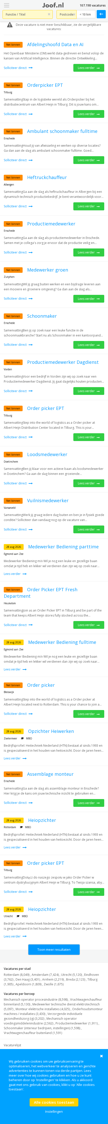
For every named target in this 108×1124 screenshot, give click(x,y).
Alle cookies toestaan (54, 1102)
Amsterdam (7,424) (45, 975)
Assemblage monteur (50, 774)
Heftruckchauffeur (47, 177)
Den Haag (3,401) (28, 979)
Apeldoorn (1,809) (28, 984)
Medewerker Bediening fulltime (62, 642)
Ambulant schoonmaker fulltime (62, 131)
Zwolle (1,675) (54, 984)
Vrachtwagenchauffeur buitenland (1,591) (33, 1033)
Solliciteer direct (15, 68)
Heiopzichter (42, 820)
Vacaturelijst (12, 1045)
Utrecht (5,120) (71, 975)
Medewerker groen (47, 270)
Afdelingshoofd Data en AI (55, 44)
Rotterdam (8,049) (16, 975)
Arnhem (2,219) (53, 979)
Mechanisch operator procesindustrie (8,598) (36, 999)
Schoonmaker (42, 316)
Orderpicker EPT (45, 85)
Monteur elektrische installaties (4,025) (43, 1009)
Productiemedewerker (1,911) (77, 1023)
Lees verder (86, 68)
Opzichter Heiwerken (51, 731)
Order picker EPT (45, 408)
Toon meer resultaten (54, 949)
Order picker (41, 685)
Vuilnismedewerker (48, 500)
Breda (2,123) (75, 979)
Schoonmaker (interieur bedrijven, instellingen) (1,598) (42, 1028)
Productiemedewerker (51, 224)
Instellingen (54, 1111)
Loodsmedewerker (47, 454)
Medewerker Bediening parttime (63, 547)
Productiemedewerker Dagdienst (63, 362)
